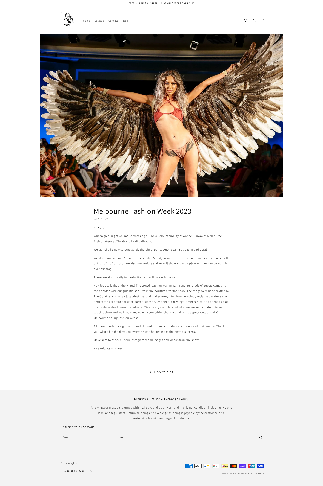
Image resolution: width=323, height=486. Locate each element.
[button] (246, 20)
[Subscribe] (122, 437)
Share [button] (101, 228)
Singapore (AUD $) (74, 470)
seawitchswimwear (237, 473)
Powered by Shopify (255, 473)
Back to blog (163, 372)
